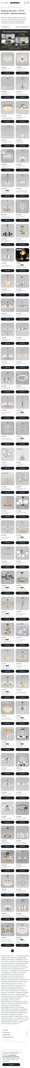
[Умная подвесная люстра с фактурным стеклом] (7, 255)
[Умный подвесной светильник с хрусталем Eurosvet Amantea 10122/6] (22, 454)
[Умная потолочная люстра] (7, 59)
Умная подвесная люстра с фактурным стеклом (6, 266)
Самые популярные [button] (22, 26)
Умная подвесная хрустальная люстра (6, 668)
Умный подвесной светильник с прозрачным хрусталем (7, 563)
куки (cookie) (11, 1055)
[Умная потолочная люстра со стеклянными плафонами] (7, 733)
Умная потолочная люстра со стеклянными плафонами (6, 746)
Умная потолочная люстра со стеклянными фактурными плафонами (21, 118)
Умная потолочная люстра (6, 69)
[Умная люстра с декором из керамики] (22, 83)
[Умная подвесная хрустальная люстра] (7, 655)
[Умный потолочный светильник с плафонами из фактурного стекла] (7, 156)
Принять (11, 1064)
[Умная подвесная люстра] (22, 156)
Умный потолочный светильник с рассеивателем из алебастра (6, 694)
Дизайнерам (6, 1034)
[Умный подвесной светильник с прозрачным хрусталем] (7, 553)
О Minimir (5, 1030)
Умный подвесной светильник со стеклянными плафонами (6, 843)
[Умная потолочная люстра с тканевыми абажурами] (22, 255)
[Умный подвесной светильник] (22, 281)
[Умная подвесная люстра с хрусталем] (7, 428)
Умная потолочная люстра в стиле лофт (7, 315)
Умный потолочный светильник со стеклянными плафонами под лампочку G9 (21, 69)
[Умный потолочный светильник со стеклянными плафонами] (7, 132)
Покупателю (6, 1032)
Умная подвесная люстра (20, 166)
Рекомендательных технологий (10, 1056)
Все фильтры (5, 26)
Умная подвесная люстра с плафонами (21, 843)
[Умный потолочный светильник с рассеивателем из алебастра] (7, 681)
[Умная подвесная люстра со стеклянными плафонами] (7, 83)
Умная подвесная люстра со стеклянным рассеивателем (7, 719)
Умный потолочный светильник (21, 315)
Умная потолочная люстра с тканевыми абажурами (21, 267)
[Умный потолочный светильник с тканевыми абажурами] (7, 577)
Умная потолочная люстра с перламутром (7, 118)
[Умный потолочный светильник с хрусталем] (7, 857)
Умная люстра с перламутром (20, 142)
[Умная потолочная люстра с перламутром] (7, 107)
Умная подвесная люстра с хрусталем (6, 439)
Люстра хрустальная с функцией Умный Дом (22, 191)
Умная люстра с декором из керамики (22, 94)
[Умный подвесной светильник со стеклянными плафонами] (7, 832)
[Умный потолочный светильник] (22, 305)
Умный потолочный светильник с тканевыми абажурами (7, 589)
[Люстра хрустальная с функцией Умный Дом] (22, 180)
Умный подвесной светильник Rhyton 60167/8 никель (21, 891)
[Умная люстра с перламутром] (22, 132)
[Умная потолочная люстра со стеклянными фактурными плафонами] (22, 107)
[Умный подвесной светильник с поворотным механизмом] (7, 230)
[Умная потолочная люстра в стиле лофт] (7, 305)
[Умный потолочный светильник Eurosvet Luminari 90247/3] (22, 378)
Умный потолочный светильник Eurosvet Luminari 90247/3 (21, 388)
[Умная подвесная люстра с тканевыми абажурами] (7, 905)
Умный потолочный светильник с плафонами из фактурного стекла (6, 166)
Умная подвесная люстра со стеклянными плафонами (5, 94)
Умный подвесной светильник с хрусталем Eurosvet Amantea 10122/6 (21, 465)
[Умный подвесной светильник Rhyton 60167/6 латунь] (7, 478)
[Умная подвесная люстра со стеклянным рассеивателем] (7, 707)
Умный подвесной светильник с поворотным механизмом (6, 241)
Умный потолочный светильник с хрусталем (6, 867)
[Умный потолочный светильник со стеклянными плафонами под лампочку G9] (22, 59)
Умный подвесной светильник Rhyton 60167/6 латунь (6, 489)
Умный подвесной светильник (20, 291)
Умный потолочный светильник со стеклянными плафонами (6, 142)
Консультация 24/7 (8, 1037)
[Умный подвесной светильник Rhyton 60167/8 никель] (22, 881)
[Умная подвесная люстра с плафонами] (22, 832)
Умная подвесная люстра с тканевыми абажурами (6, 916)
